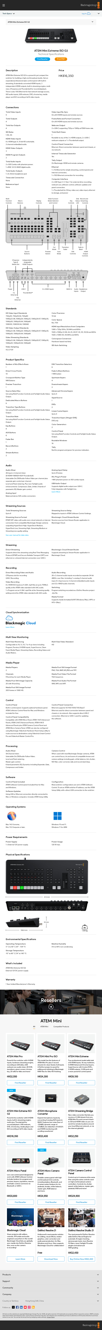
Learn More (56, 492)
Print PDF (61, 59)
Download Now (51, 1259)
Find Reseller (42, 59)
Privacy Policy (51, 1317)
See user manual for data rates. (17, 535)
